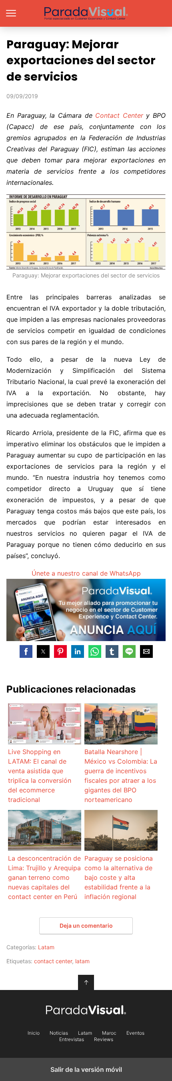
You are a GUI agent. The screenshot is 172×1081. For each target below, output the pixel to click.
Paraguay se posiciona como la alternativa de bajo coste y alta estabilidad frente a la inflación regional (118, 877)
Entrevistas (71, 1039)
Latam (46, 947)
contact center (53, 961)
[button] (26, 651)
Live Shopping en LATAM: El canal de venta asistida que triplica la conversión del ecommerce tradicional (39, 776)
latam (82, 961)
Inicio (34, 1033)
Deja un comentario (86, 925)
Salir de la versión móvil (86, 1069)
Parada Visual (86, 13)
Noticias (59, 1033)
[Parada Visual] (86, 1010)
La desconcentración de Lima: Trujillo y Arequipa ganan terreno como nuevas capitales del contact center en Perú (44, 877)
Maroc (109, 1033)
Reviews (103, 1039)
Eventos (135, 1033)
